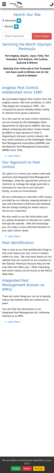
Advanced (10, 20)
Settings (39, 468)
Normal (9, 26)
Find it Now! (41, 36)
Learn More (14, 156)
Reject (27, 468)
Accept (16, 468)
